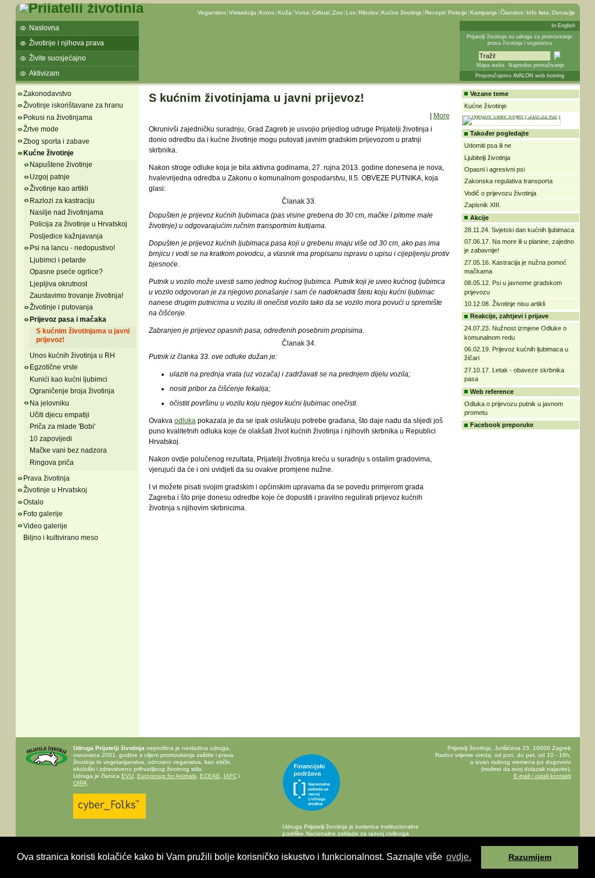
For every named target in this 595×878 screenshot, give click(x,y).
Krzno (267, 12)
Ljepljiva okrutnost (58, 284)
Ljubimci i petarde (58, 260)
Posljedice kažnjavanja (66, 236)
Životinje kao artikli (59, 188)
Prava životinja (46, 478)
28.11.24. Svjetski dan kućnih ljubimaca (519, 229)
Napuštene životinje (61, 165)
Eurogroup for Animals (166, 776)
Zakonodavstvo (47, 94)
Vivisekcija (242, 12)
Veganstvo (212, 12)
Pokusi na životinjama (57, 117)
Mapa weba (490, 65)
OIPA (80, 783)
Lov (351, 12)
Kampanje (483, 12)
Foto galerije (43, 514)
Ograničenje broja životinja (72, 391)
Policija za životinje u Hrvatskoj (78, 224)
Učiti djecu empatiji (59, 415)
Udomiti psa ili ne (487, 145)
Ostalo (33, 502)
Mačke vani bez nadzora (68, 450)
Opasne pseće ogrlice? (66, 272)
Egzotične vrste (54, 367)
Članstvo (512, 12)
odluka (185, 421)
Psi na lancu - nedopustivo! (72, 248)
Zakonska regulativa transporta (508, 180)
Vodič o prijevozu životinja (500, 193)
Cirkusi (320, 12)
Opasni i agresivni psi (494, 169)
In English (563, 26)
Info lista (537, 12)
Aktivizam (44, 73)
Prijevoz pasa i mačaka (68, 319)
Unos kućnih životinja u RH (72, 355)
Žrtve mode (41, 129)
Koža (285, 12)
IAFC (230, 776)
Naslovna (44, 28)
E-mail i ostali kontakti (542, 776)
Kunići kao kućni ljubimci (68, 379)
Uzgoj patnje (50, 177)
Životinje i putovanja (61, 307)
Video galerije (45, 526)
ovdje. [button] (458, 857)
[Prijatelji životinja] (81, 8)
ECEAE (210, 776)
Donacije (563, 12)
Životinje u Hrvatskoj (55, 490)
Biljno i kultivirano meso (60, 538)
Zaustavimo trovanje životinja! (76, 296)
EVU (127, 776)
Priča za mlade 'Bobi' (62, 426)
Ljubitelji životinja (487, 157)
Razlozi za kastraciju (62, 201)
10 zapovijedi (51, 439)
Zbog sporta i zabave (56, 141)
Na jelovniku (49, 403)
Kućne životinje (401, 12)
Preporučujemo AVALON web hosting (519, 76)
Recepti (435, 12)
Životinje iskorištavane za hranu (73, 105)
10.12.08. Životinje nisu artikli (504, 303)
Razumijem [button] (529, 857)
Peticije (457, 12)
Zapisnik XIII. (482, 204)
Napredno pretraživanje (536, 65)
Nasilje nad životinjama (66, 212)
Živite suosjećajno (57, 58)
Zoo (337, 12)
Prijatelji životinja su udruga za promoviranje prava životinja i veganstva (519, 40)
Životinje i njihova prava (66, 43)
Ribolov (368, 12)
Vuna (302, 12)
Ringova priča (52, 462)
